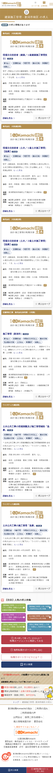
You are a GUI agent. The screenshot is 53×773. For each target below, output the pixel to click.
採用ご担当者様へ (34, 717)
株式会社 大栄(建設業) (12, 33)
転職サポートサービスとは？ (25, 657)
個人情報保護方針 (22, 721)
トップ (16, 702)
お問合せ (17, 717)
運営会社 (38, 721)
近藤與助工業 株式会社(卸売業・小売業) (19, 312)
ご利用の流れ (41, 708)
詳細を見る (8, 118)
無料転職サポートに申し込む (28, 650)
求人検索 (28, 664)
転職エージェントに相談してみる (26, 639)
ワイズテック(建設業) (11, 405)
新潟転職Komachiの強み (20, 708)
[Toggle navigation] (51, 4)
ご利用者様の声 (28, 713)
